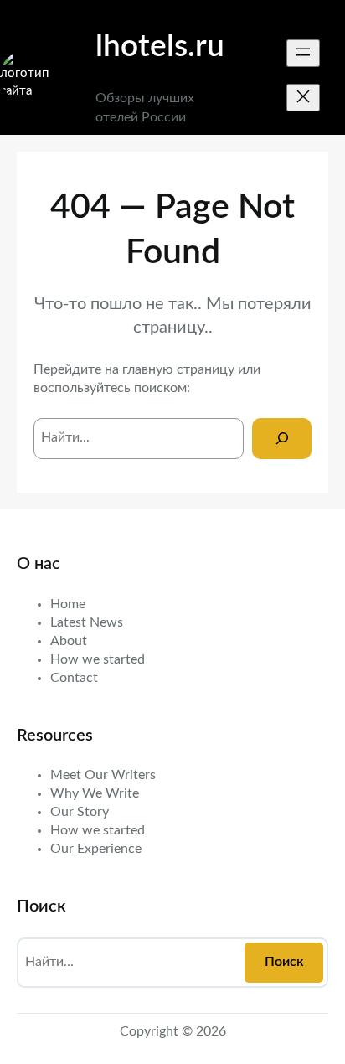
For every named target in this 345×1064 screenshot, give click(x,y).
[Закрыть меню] (303, 97)
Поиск (284, 961)
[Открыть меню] (303, 53)
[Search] (282, 438)
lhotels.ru (159, 46)
